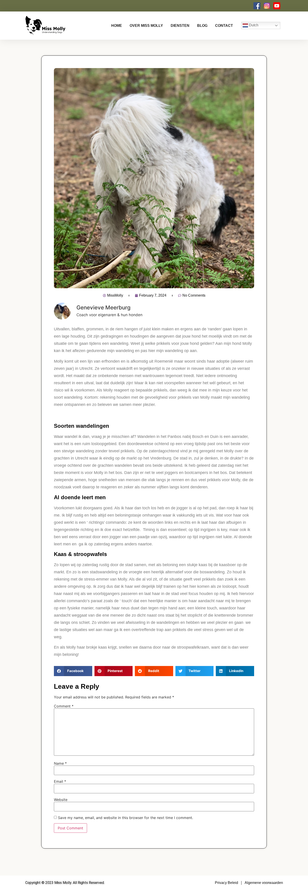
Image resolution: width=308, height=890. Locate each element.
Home (116, 25)
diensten (180, 25)
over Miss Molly (146, 25)
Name (60, 763)
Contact (224, 25)
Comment (64, 706)
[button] (73, 671)
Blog (202, 25)
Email (60, 781)
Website (60, 799)
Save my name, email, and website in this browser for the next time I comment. (125, 817)
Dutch (253, 25)
